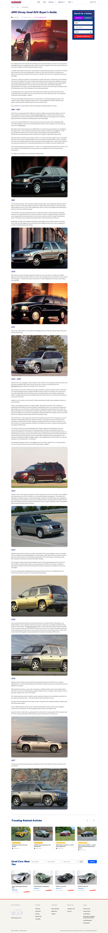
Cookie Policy (86, 913)
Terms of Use (86, 908)
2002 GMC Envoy (15, 386)
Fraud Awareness (87, 920)
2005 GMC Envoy (31, 626)
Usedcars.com (71, 908)
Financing (37, 919)
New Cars (78, 18)
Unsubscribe (86, 923)
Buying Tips (38, 916)
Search (92, 861)
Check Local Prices (83, 36)
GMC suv (35, 442)
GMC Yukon (39, 115)
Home (12, 7)
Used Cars (88, 18)
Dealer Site (54, 911)
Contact (53, 913)
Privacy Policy (86, 911)
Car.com (69, 911)
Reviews (37, 913)
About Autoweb (55, 908)
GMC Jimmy (22, 125)
